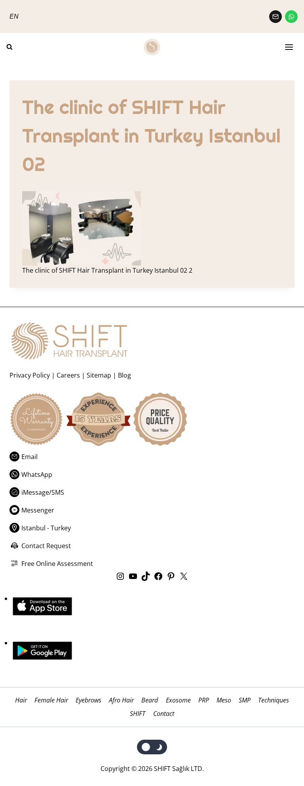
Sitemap (99, 375)
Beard (149, 700)
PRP (203, 700)
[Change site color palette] (152, 747)
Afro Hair (121, 700)
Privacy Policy (30, 375)
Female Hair (51, 700)
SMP (245, 700)
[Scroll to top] (281, 763)
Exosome (178, 700)
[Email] (275, 16)
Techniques (273, 700)
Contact (163, 713)
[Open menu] (289, 47)
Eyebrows (88, 700)
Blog (124, 375)
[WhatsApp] (291, 16)
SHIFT (137, 713)
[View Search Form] (12, 47)
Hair (21, 700)
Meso (224, 700)
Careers (68, 375)
